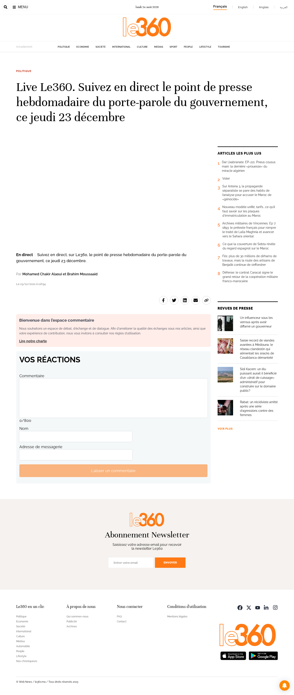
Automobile (23, 646)
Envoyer (170, 562)
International (121, 46)
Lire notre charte (33, 341)
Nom (23, 428)
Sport (173, 46)
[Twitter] (248, 607)
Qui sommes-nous (77, 616)
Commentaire (31, 376)
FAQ (119, 616)
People (188, 46)
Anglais (264, 7)
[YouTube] (257, 607)
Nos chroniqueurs (26, 661)
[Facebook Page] (240, 607)
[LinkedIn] (266, 607)
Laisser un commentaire (113, 470)
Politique (64, 46)
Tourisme (224, 46)
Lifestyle (205, 46)
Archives (72, 626)
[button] (284, 685)
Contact (121, 621)
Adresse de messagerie (40, 447)
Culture (142, 46)
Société (101, 46)
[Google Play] (263, 655)
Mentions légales (177, 616)
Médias (158, 46)
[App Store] (233, 655)
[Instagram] (275, 607)
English (243, 7)
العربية (284, 7)
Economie (82, 46)
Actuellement (24, 46)
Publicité (72, 621)
